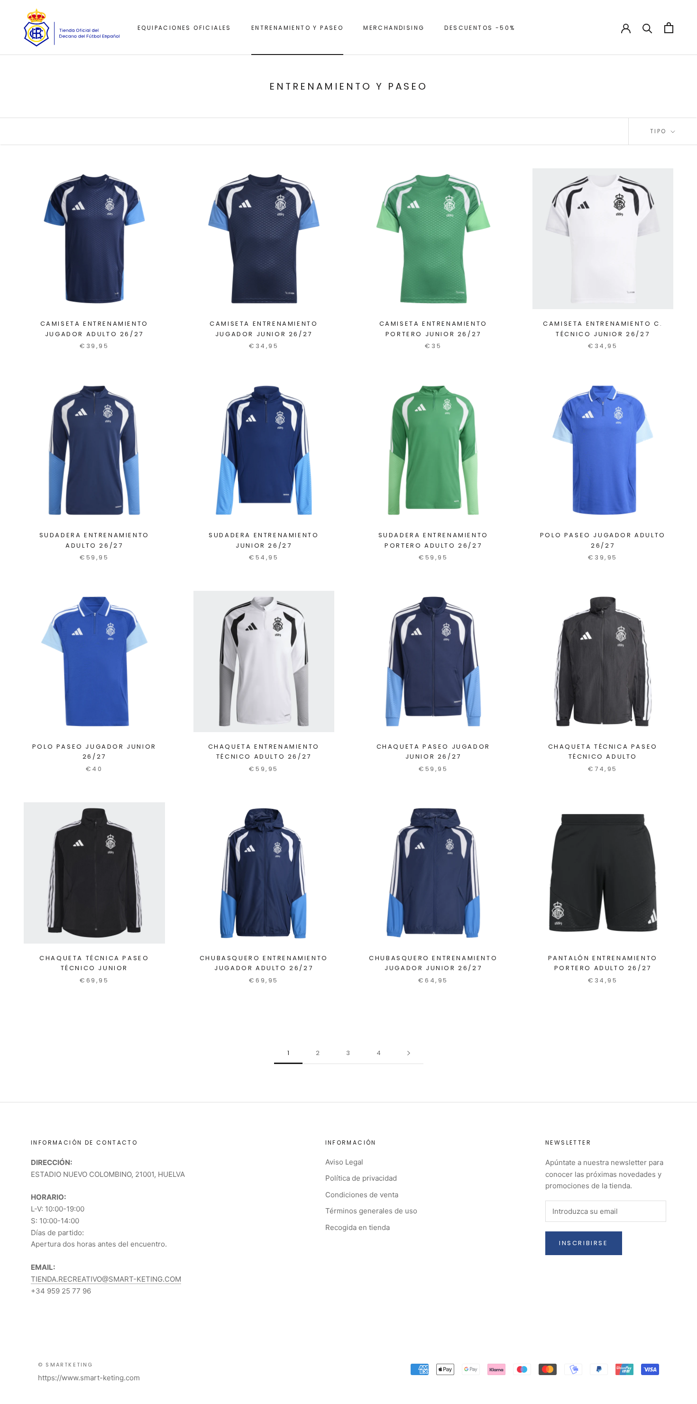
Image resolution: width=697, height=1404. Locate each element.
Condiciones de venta (361, 1194)
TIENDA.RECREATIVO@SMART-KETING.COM (106, 1279)
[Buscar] (647, 28)
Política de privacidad (361, 1178)
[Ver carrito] (668, 27)
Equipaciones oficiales (184, 28)
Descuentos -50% (479, 28)
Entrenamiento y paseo (297, 28)
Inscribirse (583, 1243)
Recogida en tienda (357, 1227)
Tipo (659, 131)
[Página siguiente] (408, 1053)
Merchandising (393, 28)
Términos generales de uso (371, 1210)
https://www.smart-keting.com (89, 1377)
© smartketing (65, 1364)
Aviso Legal (344, 1161)
